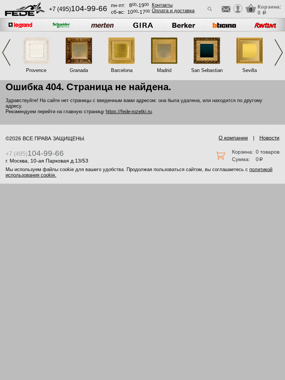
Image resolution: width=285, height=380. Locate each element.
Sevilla (249, 70)
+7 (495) (78, 9)
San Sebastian (207, 70)
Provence (36, 70)
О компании (233, 138)
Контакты (162, 5)
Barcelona (121, 70)
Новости (269, 138)
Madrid (164, 70)
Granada (79, 70)
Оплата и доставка (173, 10)
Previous (6, 52)
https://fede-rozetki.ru (129, 111)
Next (278, 52)
